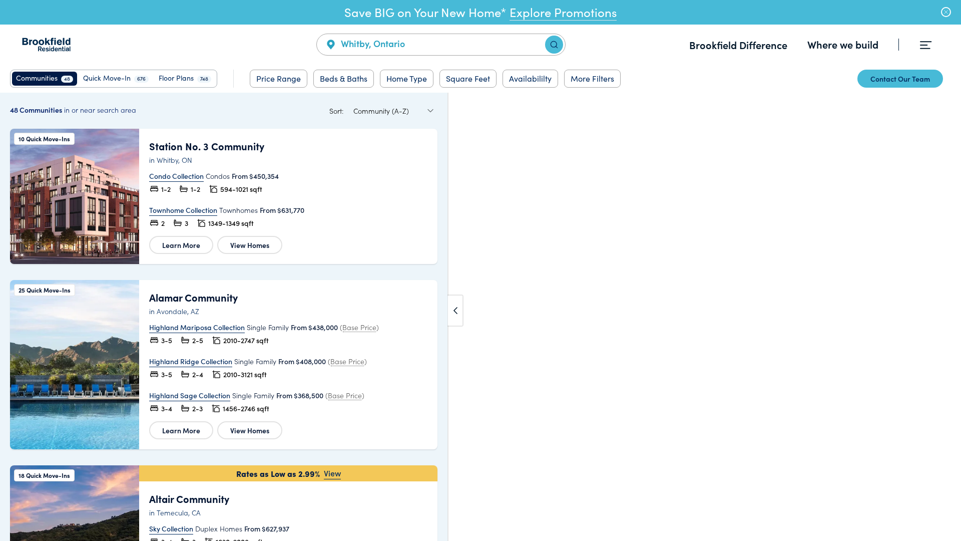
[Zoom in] (948, 499)
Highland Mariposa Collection (197, 327)
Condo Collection (176, 176)
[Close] (946, 12)
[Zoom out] (948, 514)
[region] (480, 317)
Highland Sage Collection (189, 395)
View (332, 472)
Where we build (842, 44)
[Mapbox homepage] (472, 532)
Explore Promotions (563, 12)
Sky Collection (171, 528)
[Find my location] (948, 480)
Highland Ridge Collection (190, 361)
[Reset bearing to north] (948, 528)
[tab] (44, 79)
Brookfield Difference (738, 45)
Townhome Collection (183, 210)
